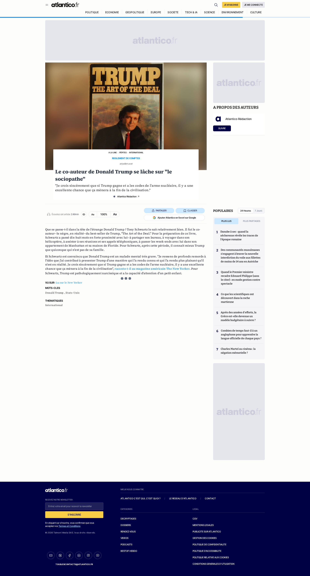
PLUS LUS (226, 221)
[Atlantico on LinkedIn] (79, 555)
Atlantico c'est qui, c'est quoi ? (141, 498)
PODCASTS (126, 544)
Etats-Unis (72, 293)
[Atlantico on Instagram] (88, 555)
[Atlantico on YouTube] (97, 555)
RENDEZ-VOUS (128, 531)
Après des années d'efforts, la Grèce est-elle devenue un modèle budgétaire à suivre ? (238, 316)
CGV (195, 518)
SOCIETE (173, 12)
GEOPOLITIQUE (134, 12)
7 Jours (258, 210)
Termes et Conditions (69, 526)
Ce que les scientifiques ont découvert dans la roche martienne (237, 298)
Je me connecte (253, 4)
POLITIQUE (92, 12)
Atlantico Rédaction (127, 196)
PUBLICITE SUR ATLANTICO (207, 531)
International (136, 152)
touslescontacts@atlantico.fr (74, 564)
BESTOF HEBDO (129, 551)
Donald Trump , (55, 293)
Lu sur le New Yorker (69, 282)
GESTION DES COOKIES (205, 538)
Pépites (123, 152)
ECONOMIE (112, 12)
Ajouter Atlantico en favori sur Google (177, 217)
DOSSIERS (126, 525)
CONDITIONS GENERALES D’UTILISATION (213, 563)
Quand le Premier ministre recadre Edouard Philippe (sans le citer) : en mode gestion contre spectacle (240, 277)
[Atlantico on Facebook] (69, 555)
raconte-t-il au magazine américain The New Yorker (152, 269)
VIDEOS (124, 538)
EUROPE (156, 12)
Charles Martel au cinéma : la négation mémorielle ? (238, 350)
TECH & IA (191, 12)
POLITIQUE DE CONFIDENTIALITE (209, 544)
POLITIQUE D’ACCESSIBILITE (207, 551)
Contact (210, 498)
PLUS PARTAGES (251, 221)
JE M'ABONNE (231, 4)
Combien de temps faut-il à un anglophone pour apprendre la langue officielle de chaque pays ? (241, 334)
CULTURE (256, 12)
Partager (161, 210)
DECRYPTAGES (128, 518)
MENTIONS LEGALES (203, 525)
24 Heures (245, 210)
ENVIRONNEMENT (233, 12)
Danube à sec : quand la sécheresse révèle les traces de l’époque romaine (239, 235)
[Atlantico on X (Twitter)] (60, 555)
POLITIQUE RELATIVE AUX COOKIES (211, 557)
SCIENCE (209, 12)
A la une (112, 152)
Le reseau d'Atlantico (182, 498)
